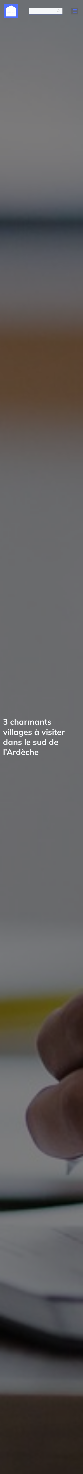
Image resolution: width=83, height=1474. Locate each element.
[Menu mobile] (74, 11)
